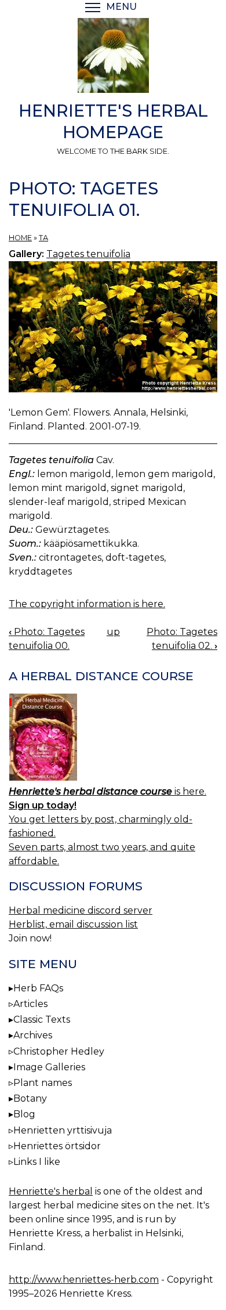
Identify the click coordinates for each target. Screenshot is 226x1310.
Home (20, 237)
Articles (30, 1003)
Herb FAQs (38, 988)
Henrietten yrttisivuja (62, 1130)
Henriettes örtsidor (57, 1146)
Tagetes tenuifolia (88, 253)
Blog (24, 1114)
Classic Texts (41, 1019)
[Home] (113, 57)
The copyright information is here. (87, 603)
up (113, 631)
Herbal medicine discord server (80, 910)
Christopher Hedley (58, 1051)
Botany (30, 1098)
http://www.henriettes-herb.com (84, 1279)
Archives (32, 1035)
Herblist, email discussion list (73, 924)
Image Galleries (49, 1067)
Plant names (42, 1082)
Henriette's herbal (51, 1191)
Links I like (36, 1161)
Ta (43, 237)
